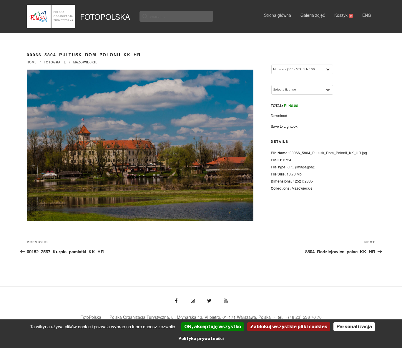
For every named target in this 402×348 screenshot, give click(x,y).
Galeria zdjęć (312, 15)
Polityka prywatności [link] (201, 338)
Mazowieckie (85, 62)
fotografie (55, 62)
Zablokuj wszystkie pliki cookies (288, 326)
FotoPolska (105, 16)
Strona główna (277, 15)
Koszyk (343, 15)
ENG (366, 15)
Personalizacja (354, 326)
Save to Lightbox (284, 126)
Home (32, 62)
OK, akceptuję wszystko (212, 326)
